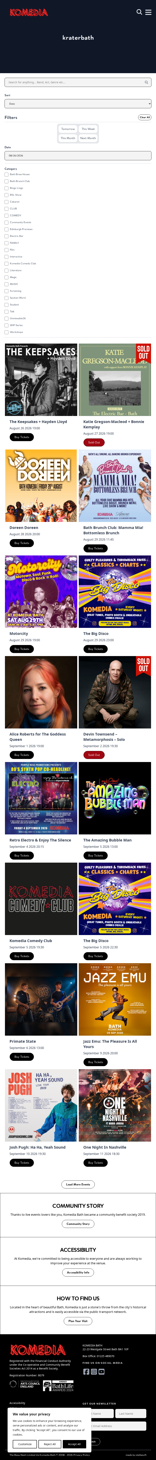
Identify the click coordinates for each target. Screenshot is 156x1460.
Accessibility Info (78, 1272)
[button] (139, 12)
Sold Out (94, 442)
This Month (68, 138)
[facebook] (86, 1371)
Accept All (74, 1444)
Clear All (145, 117)
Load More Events (78, 1184)
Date (8, 147)
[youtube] (102, 1371)
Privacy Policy (81, 1455)
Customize (25, 1444)
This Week (88, 129)
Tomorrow (68, 129)
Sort (7, 95)
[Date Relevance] (78, 103)
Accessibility (17, 1403)
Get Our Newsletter (99, 1403)
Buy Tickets (21, 437)
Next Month (88, 138)
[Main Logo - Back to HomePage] (29, 12)
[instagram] (94, 1371)
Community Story (78, 1224)
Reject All (50, 1444)
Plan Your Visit (78, 1321)
